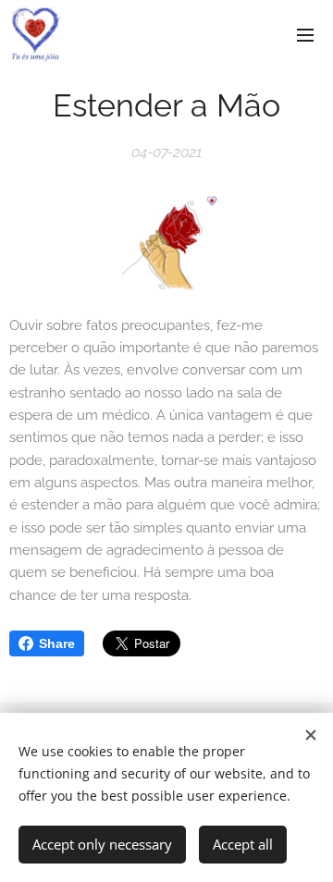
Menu (305, 34)
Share (57, 643)
